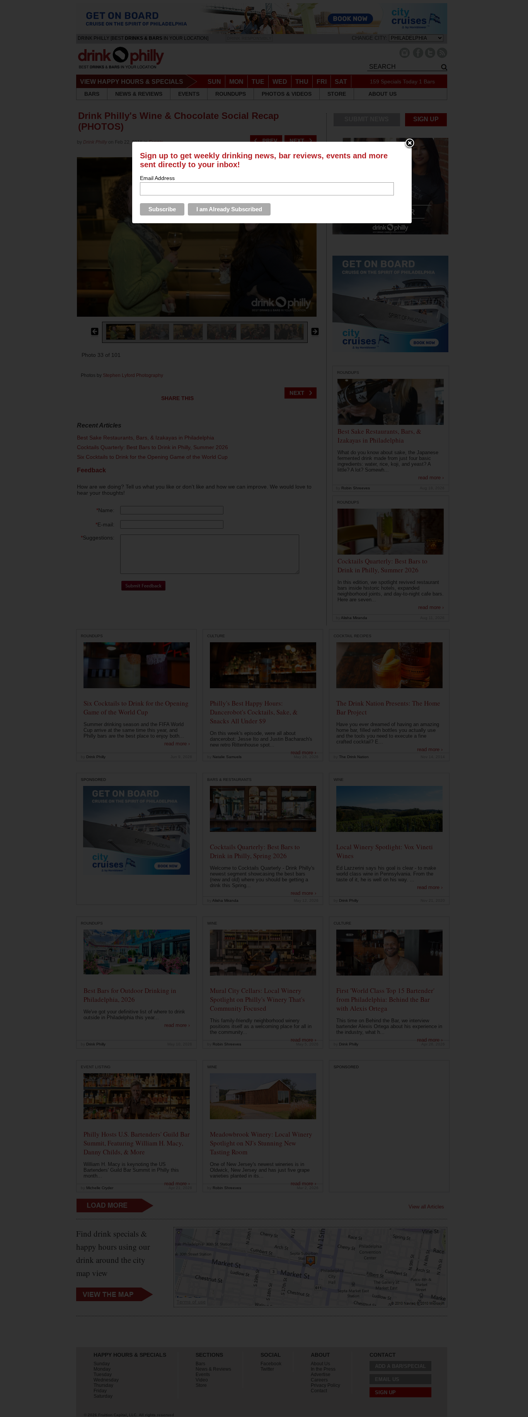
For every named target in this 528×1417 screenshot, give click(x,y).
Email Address (157, 178)
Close (410, 143)
